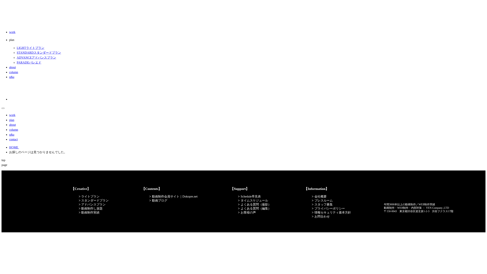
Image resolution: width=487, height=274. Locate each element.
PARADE (29, 62)
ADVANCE (36, 57)
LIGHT (30, 47)
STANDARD (39, 52)
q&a (11, 77)
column (13, 72)
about (12, 67)
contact (13, 139)
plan (11, 120)
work (12, 32)
